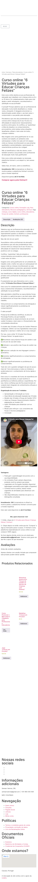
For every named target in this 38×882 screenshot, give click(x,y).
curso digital (12, 212)
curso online (21, 212)
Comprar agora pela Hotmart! (14, 180)
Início (3, 72)
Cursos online (14, 207)
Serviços (8, 72)
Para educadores (17, 72)
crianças (4, 212)
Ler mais (4, 630)
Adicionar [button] (23, 596)
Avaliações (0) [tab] (18, 219)
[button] (19, 15)
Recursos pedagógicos (18, 210)
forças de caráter (7, 214)
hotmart (16, 214)
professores (24, 214)
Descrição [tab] (6, 219)
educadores (30, 212)
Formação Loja (24, 207)
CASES (4, 878)
